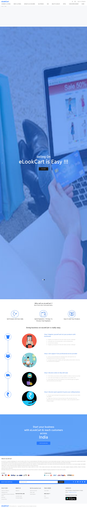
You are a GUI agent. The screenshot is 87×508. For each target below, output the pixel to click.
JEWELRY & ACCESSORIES (29, 4)
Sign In (79, 1)
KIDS (48, 4)
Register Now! (43, 272)
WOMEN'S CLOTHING (6, 4)
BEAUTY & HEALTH (56, 4)
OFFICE (64, 4)
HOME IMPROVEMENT (74, 4)
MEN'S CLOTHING (17, 4)
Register (84, 1)
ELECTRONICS (41, 4)
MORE (83, 4)
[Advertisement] (43, 17)
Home (2, 6)
